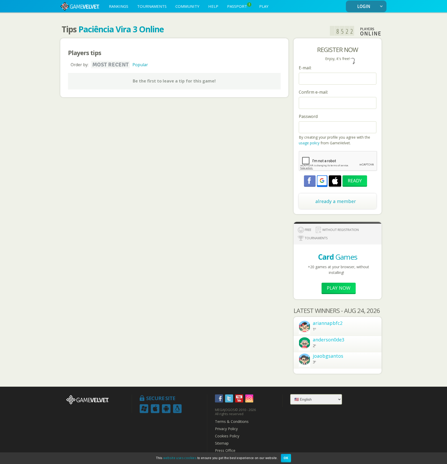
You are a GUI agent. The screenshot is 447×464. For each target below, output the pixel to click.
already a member (335, 201)
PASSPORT (238, 6)
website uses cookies (179, 458)
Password (308, 116)
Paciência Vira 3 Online (121, 29)
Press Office (225, 450)
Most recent (110, 64)
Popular (140, 65)
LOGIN (363, 6)
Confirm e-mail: (313, 92)
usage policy (309, 142)
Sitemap (222, 443)
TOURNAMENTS (152, 6)
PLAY (264, 6)
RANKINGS (118, 6)
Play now (339, 288)
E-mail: (305, 68)
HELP (213, 6)
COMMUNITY (187, 6)
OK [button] (286, 458)
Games (337, 257)
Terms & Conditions (232, 421)
